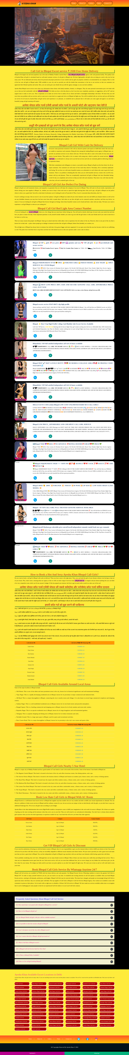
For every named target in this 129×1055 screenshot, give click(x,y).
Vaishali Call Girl (19, 1017)
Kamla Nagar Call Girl (89, 1025)
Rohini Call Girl (36, 1025)
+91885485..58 (80, 654)
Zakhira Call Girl (19, 1025)
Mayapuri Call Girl (88, 991)
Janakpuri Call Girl (105, 1017)
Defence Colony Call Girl (38, 995)
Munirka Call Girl (36, 1010)
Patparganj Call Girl (88, 1002)
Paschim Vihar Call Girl (106, 1002)
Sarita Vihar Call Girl (20, 998)
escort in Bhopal (33, 212)
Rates (99, 3)
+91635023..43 (80, 650)
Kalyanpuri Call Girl (54, 987)
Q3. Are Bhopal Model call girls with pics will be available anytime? (35, 917)
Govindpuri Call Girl (71, 1010)
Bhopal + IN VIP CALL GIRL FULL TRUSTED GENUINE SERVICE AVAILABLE (63, 507)
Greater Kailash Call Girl (106, 1021)
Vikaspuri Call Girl (20, 995)
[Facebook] (87, 1038)
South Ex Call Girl (53, 1014)
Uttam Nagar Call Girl (71, 1017)
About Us (82, 3)
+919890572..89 (79, 746)
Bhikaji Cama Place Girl (21, 1010)
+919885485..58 (79, 735)
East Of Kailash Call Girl (21, 1002)
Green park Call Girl (54, 995)
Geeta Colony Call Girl (21, 991)
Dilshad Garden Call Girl (72, 1002)
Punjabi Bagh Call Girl (21, 1014)
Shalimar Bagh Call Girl (38, 991)
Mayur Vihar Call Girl (54, 1002)
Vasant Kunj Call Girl (20, 1006)
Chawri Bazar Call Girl (55, 1021)
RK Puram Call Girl (88, 995)
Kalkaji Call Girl (36, 1017)
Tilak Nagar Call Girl (54, 991)
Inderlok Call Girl (36, 987)
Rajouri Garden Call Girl (55, 983)
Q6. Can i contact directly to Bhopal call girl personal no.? (33, 936)
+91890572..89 (80, 665)
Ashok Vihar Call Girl (88, 987)
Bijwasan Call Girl (37, 998)
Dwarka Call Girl (70, 1014)
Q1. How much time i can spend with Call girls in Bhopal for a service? (36, 905)
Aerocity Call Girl (87, 1006)
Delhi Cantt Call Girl (54, 1017)
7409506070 (32, 1053)
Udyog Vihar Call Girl (88, 1021)
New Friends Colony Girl (106, 998)
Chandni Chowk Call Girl (72, 998)
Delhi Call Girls (36, 1029)
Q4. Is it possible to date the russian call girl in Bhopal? (32, 923)
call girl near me (79, 580)
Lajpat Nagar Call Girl (105, 991)
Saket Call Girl (104, 995)
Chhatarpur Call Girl (71, 1025)
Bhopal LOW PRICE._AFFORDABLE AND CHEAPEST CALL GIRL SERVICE (62, 424)
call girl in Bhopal (43, 91)
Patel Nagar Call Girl (37, 983)
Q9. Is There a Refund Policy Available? (27, 955)
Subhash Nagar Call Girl (106, 987)
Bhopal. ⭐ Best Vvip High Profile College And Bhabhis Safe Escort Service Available (63, 324)
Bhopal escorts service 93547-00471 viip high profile (51, 304)
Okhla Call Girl (70, 991)
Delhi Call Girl (19, 983)
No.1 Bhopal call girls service (76, 74)
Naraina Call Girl (19, 987)
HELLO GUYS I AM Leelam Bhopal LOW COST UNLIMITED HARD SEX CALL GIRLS (65, 405)
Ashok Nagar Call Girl (55, 1025)
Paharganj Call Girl (71, 983)
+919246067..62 (79, 739)
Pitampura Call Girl (20, 1029)
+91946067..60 (80, 646)
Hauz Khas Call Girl (105, 983)
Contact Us (108, 3)
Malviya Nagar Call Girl (89, 1010)
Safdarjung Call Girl (71, 1021)
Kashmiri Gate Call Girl (89, 983)
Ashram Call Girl (87, 998)
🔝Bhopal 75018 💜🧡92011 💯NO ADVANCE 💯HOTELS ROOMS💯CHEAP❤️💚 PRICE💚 (67, 444)
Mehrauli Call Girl (53, 1010)
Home (73, 3)
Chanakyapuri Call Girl (21, 1021)
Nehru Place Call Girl (105, 1025)
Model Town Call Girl (37, 1014)
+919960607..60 (79, 728)
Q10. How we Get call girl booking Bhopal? (28, 961)
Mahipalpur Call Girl (105, 1006)
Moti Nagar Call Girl (88, 1014)
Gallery (91, 3)
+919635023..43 (79, 732)
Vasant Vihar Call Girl (71, 995)
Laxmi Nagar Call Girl (71, 1006)
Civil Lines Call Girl (105, 1014)
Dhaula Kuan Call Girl (38, 1021)
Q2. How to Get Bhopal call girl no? (26, 911)
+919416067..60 (79, 754)
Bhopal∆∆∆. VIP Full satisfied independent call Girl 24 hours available (57, 343)
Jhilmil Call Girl (53, 998)
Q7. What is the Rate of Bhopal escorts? (27, 942)
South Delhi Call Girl (71, 987)
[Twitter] (79, 1038)
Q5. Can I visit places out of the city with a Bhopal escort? (33, 930)
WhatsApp (96, 1053)
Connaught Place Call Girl (89, 1017)
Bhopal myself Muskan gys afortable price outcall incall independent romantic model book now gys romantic (71, 527)
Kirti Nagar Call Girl (105, 1010)
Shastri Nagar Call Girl (55, 1006)
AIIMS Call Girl (36, 1006)
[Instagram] (96, 1038)
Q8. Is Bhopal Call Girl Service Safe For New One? (31, 949)
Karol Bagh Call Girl (37, 1002)
